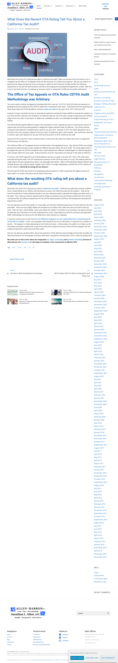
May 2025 (98, 248)
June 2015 (98, 529)
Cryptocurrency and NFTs (104, 113)
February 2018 (99, 429)
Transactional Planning (103, 180)
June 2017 (98, 454)
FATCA (96, 125)
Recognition (98, 174)
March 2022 (98, 354)
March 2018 (98, 426)
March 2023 (98, 326)
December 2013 (100, 554)
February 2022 (99, 357)
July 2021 (97, 379)
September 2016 (100, 482)
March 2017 (98, 463)
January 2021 (99, 398)
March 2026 (98, 217)
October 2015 (99, 516)
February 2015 (99, 541)
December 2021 (100, 364)
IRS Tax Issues (99, 156)
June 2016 (98, 491)
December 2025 (100, 226)
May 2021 (98, 385)
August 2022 (99, 342)
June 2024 (98, 283)
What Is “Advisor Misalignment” (102, 49)
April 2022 (98, 351)
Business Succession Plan (104, 101)
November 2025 (100, 230)
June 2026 (98, 211)
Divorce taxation (100, 116)
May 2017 (98, 457)
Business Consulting (102, 97)
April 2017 (98, 460)
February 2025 (99, 258)
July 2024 (97, 279)
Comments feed (100, 578)
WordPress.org (100, 582)
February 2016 (99, 504)
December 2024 (100, 264)
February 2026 (99, 220)
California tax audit (50, 188)
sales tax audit (50, 109)
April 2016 (98, 498)
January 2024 (99, 298)
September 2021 (100, 373)
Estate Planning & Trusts (104, 119)
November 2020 (100, 404)
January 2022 (99, 360)
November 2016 (100, 476)
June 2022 (98, 345)
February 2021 (99, 395)
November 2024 (100, 267)
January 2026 (99, 223)
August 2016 (99, 485)
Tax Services (99, 177)
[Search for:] (104, 19)
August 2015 (99, 523)
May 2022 (98, 348)
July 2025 (97, 242)
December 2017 (100, 435)
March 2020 (98, 413)
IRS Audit (97, 153)
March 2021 (98, 392)
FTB (29, 247)
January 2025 (99, 261)
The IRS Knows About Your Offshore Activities (75, 301)
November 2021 (100, 367)
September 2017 (100, 445)
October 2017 (99, 441)
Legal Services (99, 159)
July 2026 (97, 208)
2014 (96, 79)
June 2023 (98, 317)
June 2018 (98, 423)
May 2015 (98, 532)
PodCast (97, 171)
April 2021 (98, 389)
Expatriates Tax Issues (103, 122)
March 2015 (98, 538)
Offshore (97, 168)
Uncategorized (100, 183)
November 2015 (100, 513)
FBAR (96, 129)
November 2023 (100, 304)
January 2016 (99, 507)
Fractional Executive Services (105, 132)
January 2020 (99, 420)
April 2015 (98, 535)
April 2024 (98, 289)
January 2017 (99, 470)
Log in (96, 572)
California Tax (99, 107)
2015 (96, 82)
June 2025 (98, 245)
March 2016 (98, 501)
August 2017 (99, 448)
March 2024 (98, 292)
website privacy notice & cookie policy (42, 660)
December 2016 (100, 473)
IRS (34, 247)
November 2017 (100, 438)
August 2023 (99, 314)
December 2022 (100, 332)
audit (13, 247)
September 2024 (100, 273)
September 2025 (100, 236)
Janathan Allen (13, 29)
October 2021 (99, 370)
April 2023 (98, 323)
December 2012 (100, 557)
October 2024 (99, 270)
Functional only (92, 658)
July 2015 (97, 526)
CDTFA (19, 247)
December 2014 (100, 547)
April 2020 (98, 410)
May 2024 (98, 286)
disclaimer (57, 660)
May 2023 (98, 320)
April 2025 (98, 251)
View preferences (107, 658)
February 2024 (99, 295)
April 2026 (98, 214)
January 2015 (99, 544)
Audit (21, 29)
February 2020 (99, 417)
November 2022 (100, 336)
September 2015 (100, 519)
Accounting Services (102, 85)
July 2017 (97, 451)
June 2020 (98, 407)
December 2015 (100, 510)
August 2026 (99, 205)
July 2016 (97, 488)
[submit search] (108, 613)
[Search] (93, 613)
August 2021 (99, 376)
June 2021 (98, 382)
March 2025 (98, 254)
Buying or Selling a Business (105, 104)
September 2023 (100, 311)
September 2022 (100, 339)
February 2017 (99, 466)
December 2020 (100, 401)
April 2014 (98, 551)
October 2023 (99, 307)
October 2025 (99, 233)
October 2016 (99, 479)
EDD (25, 247)
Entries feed (99, 575)
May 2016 (98, 494)
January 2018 (99, 432)
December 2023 (100, 301)
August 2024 (99, 276)
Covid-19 (97, 110)
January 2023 (99, 329)
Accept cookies (77, 658)
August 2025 (99, 239)
